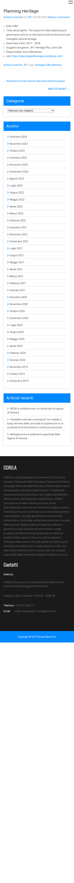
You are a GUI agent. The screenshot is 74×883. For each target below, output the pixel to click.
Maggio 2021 (17, 262)
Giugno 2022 (17, 192)
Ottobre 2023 (17, 150)
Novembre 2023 (19, 143)
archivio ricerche (13, 17)
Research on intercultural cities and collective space (34, 81)
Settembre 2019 (19, 380)
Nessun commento (59, 17)
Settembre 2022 (19, 171)
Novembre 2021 (19, 234)
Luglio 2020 (16, 325)
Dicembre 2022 (18, 157)
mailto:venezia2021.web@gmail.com (35, 611)
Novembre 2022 (19, 164)
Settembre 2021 (19, 241)
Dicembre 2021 (18, 227)
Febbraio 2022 (18, 220)
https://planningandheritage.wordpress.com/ (37, 56)
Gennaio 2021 (17, 290)
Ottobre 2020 (17, 311)
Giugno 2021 (17, 255)
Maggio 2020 (17, 339)
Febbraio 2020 (18, 353)
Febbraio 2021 (18, 283)
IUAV (48, 64)
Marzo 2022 (16, 213)
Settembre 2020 (19, 318)
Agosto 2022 (17, 178)
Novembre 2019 (19, 367)
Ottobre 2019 (17, 373)
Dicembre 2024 (18, 136)
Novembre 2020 (19, 304)
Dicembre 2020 (18, 297)
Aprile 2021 (16, 269)
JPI (29, 17)
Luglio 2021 (16, 248)
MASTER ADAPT (59, 88)
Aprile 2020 (16, 346)
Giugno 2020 (17, 332)
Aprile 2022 (16, 206)
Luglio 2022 (16, 185)
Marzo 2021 (16, 276)
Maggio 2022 (17, 199)
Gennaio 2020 (17, 360)
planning (56, 64)
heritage (40, 64)
